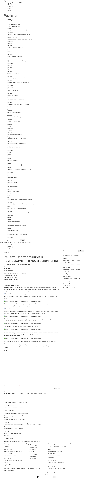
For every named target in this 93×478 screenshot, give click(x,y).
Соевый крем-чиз (12, 230)
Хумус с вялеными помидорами (17, 143)
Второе (9, 65)
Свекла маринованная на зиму (57, 446)
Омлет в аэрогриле (13, 73)
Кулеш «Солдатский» (13, 69)
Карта (9, 10)
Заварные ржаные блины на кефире (18, 30)
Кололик (9, 52)
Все (12, 21)
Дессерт (9, 109)
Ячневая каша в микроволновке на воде (19, 169)
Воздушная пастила (13, 126)
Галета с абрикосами (10, 456)
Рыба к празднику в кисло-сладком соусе (19, 39)
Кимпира (6, 446)
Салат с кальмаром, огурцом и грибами (19, 213)
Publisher (10, 15)
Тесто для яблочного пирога (15, 100)
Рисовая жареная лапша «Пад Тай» (18, 82)
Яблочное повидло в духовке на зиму (18, 34)
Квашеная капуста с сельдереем (13, 408)
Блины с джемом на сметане (71, 265)
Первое (9, 43)
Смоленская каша (12, 160)
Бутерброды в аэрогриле (14, 134)
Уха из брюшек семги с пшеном (72, 260)
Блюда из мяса (15, 24)
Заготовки (14, 23)
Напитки (9, 174)
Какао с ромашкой (12, 186)
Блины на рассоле (12, 95)
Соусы (9, 217)
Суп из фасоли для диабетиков (13, 451)
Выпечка (10, 87)
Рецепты (10, 19)
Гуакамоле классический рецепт (17, 234)
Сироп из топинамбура (14, 112)
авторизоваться (35, 441)
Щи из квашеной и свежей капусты (17, 61)
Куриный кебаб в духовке (55, 451)
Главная (9, 4)
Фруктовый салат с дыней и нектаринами (19, 199)
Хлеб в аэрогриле (12, 90)
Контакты (10, 6)
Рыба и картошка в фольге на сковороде (16, 413)
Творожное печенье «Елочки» (71, 269)
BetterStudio (61, 468)
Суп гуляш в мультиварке (14, 56)
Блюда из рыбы (15, 26)
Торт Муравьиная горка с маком (72, 274)
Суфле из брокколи (68, 283)
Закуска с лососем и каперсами (16, 138)
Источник (57, 389)
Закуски (9, 130)
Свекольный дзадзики (13, 221)
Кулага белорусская (13, 191)
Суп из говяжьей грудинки (15, 47)
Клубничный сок (12, 177)
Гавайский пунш (12, 182)
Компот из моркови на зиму (71, 255)
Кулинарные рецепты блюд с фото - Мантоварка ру (15, 242)
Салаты (9, 196)
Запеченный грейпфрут (14, 117)
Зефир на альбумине (13, 121)
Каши (9, 152)
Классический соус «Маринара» (17, 225)
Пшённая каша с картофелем (16, 165)
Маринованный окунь (13, 148)
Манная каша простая (14, 156)
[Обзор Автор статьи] (7, 397)
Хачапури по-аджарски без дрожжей (18, 104)
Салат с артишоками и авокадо (16, 208)
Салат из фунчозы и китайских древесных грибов (22, 204)
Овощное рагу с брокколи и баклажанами (19, 78)
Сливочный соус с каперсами (71, 278)
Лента (9, 8)
